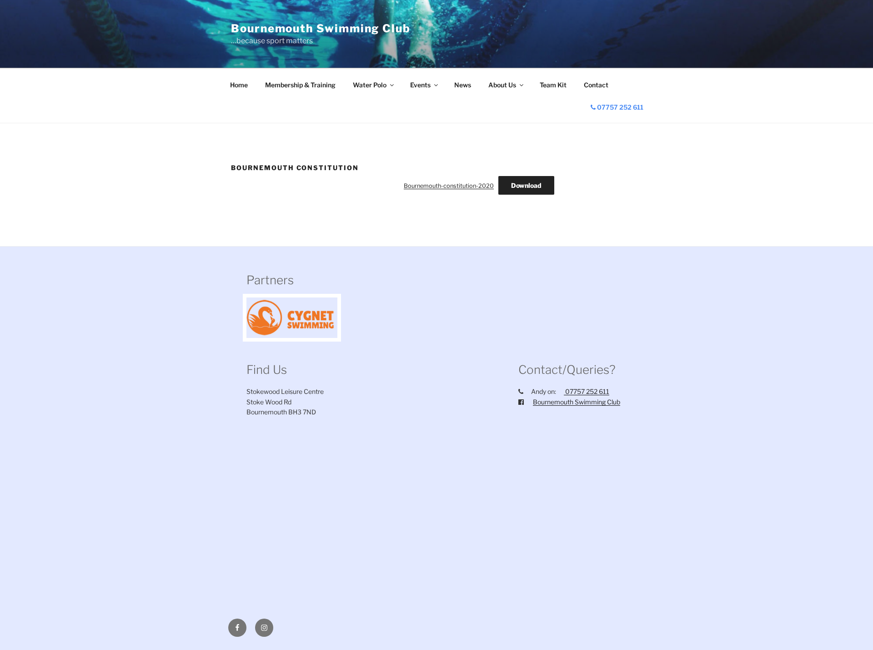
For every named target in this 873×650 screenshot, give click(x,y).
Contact (596, 85)
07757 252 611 (619, 107)
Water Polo (369, 85)
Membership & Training (300, 85)
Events (420, 85)
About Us (502, 85)
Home (239, 85)
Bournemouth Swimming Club (321, 28)
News (462, 85)
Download (526, 185)
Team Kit (553, 85)
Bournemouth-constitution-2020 (449, 185)
